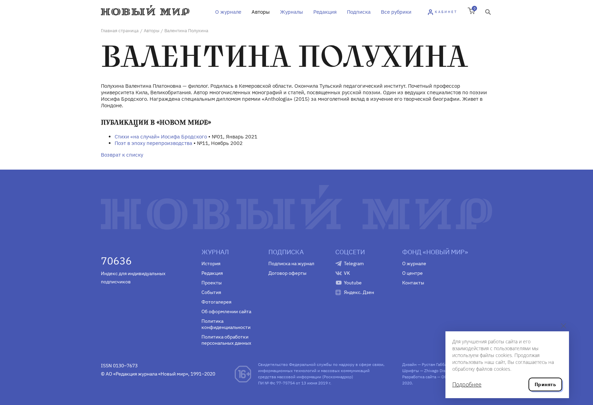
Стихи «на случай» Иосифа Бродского (161, 136)
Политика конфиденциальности (226, 324)
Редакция (325, 12)
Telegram (354, 263)
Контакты (413, 283)
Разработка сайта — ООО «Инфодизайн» (441, 376)
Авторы (261, 12)
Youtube (353, 283)
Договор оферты (287, 273)
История (210, 263)
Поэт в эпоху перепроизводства (153, 143)
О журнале (228, 12)
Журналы (291, 12)
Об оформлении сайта (226, 311)
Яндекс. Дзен (359, 292)
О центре (412, 273)
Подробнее (466, 384)
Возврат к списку (122, 154)
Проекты (211, 283)
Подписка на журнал (291, 263)
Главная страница (120, 31)
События (211, 292)
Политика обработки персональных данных (226, 340)
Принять (545, 384)
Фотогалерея (216, 302)
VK (347, 273)
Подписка (359, 12)
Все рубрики (396, 12)
